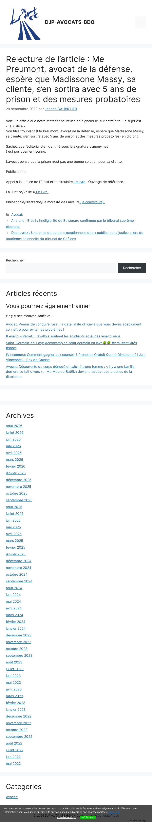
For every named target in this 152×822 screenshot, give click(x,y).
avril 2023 (14, 689)
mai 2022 (13, 764)
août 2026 (14, 426)
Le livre (80, 182)
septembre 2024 (19, 581)
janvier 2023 (16, 710)
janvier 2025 (16, 554)
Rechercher (15, 260)
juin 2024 (13, 595)
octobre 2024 (17, 574)
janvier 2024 (16, 628)
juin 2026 (13, 439)
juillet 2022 (14, 750)
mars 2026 (14, 460)
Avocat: (17, 215)
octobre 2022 (16, 730)
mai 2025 (13, 527)
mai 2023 (13, 683)
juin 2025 (13, 520)
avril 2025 (14, 534)
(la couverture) (92, 202)
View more (114, 811)
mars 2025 (14, 541)
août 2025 (14, 507)
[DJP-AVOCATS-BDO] (24, 22)
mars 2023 (14, 696)
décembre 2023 (18, 635)
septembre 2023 (19, 655)
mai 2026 (13, 446)
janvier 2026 (16, 473)
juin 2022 (13, 757)
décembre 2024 (18, 561)
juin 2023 (13, 676)
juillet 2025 (14, 514)
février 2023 (15, 703)
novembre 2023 (18, 642)
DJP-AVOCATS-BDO (70, 22)
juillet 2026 (15, 433)
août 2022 (14, 743)
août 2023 (14, 662)
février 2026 (15, 466)
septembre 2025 (19, 500)
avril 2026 (14, 453)
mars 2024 (14, 615)
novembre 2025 (18, 487)
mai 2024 (13, 601)
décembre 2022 (18, 716)
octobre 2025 (16, 493)
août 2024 (14, 588)
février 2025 (15, 547)
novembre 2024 (18, 568)
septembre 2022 (19, 737)
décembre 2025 (18, 480)
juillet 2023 (15, 669)
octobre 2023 (17, 649)
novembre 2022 (18, 723)
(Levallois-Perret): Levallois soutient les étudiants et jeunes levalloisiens (63, 336)
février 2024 (15, 622)
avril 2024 (14, 608)
